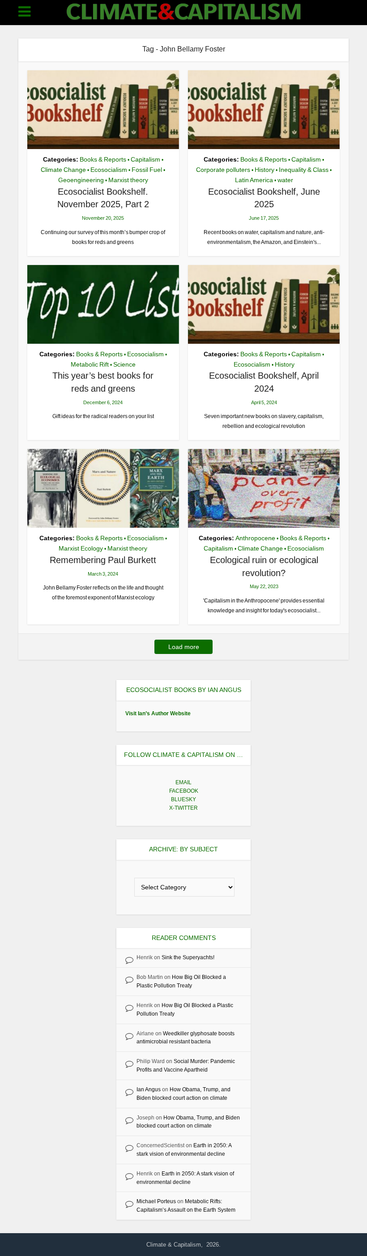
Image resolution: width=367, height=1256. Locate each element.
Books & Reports (103, 159)
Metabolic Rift (90, 364)
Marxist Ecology (81, 548)
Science (124, 364)
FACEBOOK (183, 791)
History (264, 170)
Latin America (254, 180)
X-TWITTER (183, 808)
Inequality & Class (304, 170)
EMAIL (183, 782)
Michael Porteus (156, 1201)
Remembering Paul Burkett (103, 560)
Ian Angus (149, 1089)
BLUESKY (183, 799)
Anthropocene (255, 538)
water (285, 180)
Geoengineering (81, 180)
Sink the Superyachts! (188, 957)
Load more (183, 646)
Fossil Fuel (147, 170)
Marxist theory (128, 180)
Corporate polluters (223, 170)
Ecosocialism (108, 170)
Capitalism (145, 159)
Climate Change (63, 170)
